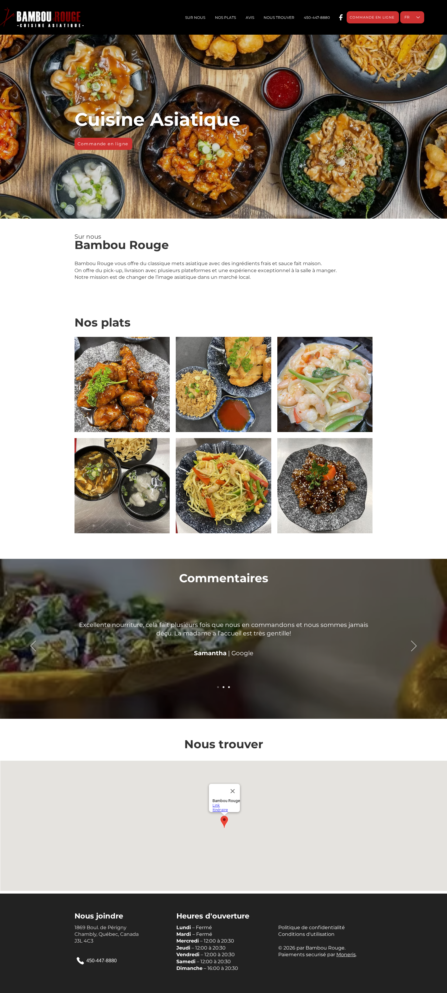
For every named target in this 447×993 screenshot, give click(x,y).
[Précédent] (33, 646)
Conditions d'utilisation (306, 934)
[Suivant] (414, 646)
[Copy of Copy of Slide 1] (229, 687)
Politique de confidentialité (311, 927)
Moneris (346, 954)
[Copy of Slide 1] (223, 687)
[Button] (340, 17)
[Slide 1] (218, 687)
